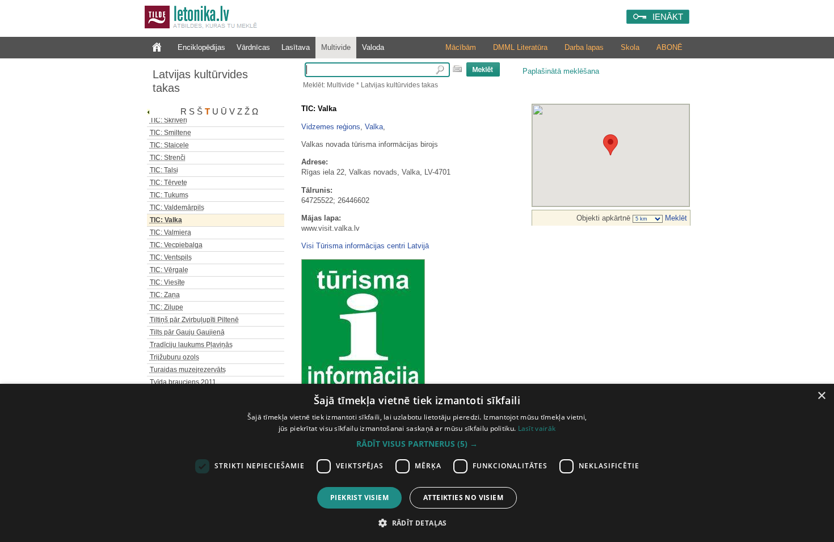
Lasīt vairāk (537, 428)
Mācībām (460, 47)
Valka (374, 126)
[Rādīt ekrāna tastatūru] (457, 68)
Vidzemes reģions (330, 126)
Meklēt (675, 218)
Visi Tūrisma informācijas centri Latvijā (365, 246)
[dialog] (417, 463)
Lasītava (295, 47)
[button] (417, 444)
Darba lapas (584, 47)
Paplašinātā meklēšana (561, 71)
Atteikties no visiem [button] (463, 497)
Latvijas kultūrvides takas (200, 81)
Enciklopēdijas (201, 47)
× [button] (821, 396)
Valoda (373, 47)
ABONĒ (669, 47)
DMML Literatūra (520, 47)
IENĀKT (667, 17)
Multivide (336, 47)
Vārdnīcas (253, 47)
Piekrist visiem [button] (359, 497)
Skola (630, 47)
